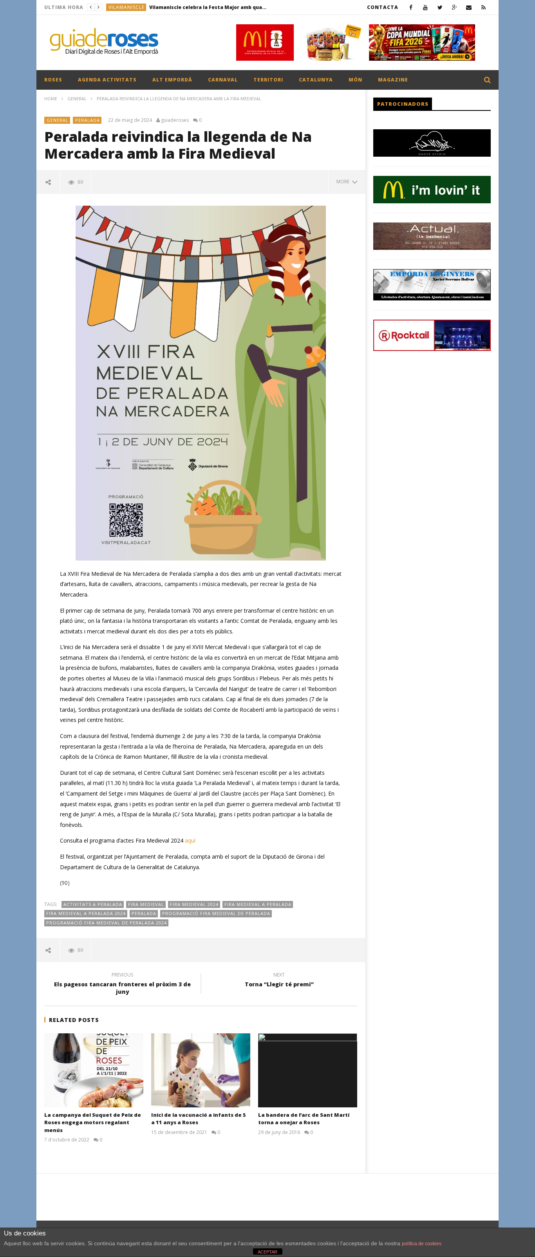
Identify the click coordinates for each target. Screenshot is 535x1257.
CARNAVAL (223, 79)
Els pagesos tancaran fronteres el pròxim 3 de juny (122, 984)
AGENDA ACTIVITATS (107, 79)
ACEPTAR (267, 1252)
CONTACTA (382, 7)
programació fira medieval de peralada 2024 (106, 923)
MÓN (355, 79)
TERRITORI (268, 79)
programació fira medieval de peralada (216, 913)
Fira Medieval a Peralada (257, 904)
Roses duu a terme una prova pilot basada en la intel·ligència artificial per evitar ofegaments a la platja (201, 7)
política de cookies (421, 1243)
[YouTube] (425, 7)
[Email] (469, 7)
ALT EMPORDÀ (172, 79)
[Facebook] (411, 7)
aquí (190, 840)
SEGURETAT (122, 7)
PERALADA (87, 120)
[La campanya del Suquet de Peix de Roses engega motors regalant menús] (93, 1070)
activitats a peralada (92, 904)
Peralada (144, 913)
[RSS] (483, 7)
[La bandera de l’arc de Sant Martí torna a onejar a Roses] (307, 1070)
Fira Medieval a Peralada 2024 (86, 913)
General (77, 98)
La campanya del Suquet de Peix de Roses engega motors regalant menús (92, 1122)
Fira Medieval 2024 (194, 904)
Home (50, 98)
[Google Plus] (454, 7)
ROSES (53, 79)
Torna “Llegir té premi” (279, 981)
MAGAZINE (393, 79)
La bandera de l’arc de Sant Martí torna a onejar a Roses (303, 1118)
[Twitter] (440, 7)
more (344, 181)
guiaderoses (175, 120)
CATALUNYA (316, 79)
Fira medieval (146, 904)
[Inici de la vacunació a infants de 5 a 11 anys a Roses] (200, 1070)
